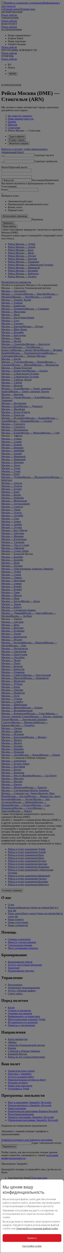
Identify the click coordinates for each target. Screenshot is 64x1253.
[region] (32, 1216)
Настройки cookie (32, 1246)
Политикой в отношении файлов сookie (37, 1228)
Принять (32, 1238)
